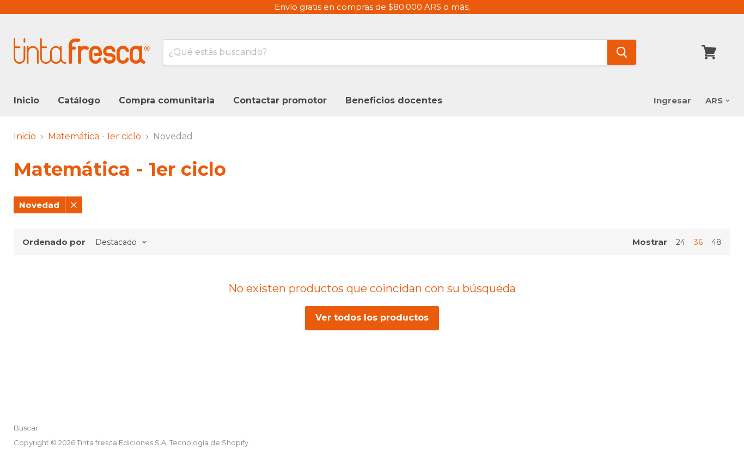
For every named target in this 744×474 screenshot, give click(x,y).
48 (716, 242)
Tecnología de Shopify (208, 442)
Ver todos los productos (372, 317)
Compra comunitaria (167, 100)
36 (698, 242)
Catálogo (79, 100)
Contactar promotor (280, 100)
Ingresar (672, 100)
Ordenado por (54, 242)
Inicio (26, 100)
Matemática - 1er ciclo (94, 136)
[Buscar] (621, 52)
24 (680, 242)
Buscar (26, 427)
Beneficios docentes (393, 100)
